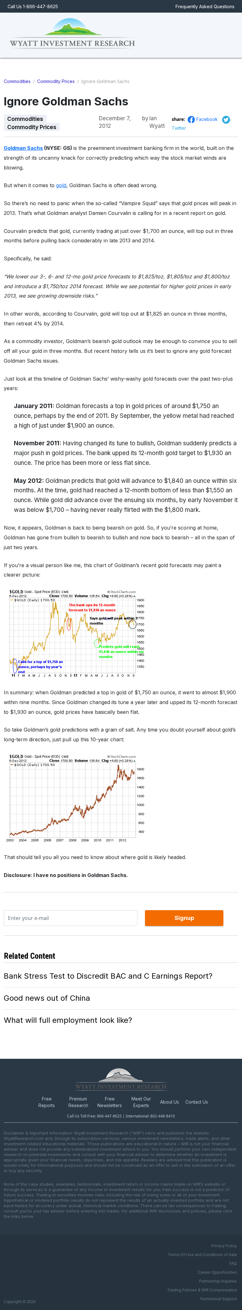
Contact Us (196, 1102)
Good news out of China (47, 998)
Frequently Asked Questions (205, 6)
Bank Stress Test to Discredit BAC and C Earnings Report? (108, 976)
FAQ (233, 1263)
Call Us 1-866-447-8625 (33, 6)
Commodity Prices (56, 81)
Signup (184, 918)
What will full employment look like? (68, 1020)
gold (61, 185)
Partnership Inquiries (218, 1281)
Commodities (17, 81)
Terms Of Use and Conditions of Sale (202, 1254)
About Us (169, 1102)
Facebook (207, 119)
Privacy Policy (224, 1245)
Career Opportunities (217, 1272)
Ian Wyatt (157, 118)
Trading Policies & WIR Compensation (202, 1290)
